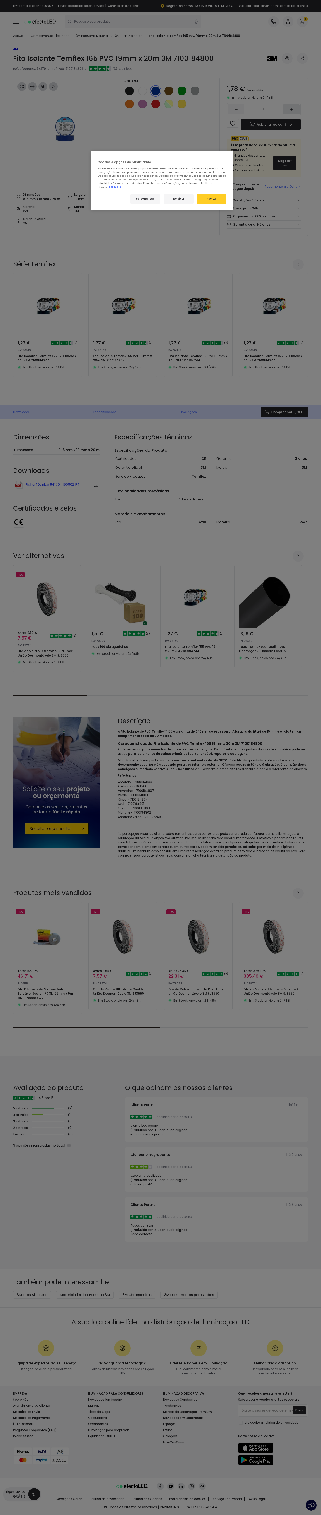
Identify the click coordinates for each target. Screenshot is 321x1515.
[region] (162, 180)
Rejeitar (179, 198)
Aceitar (212, 198)
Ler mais (115, 187)
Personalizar (145, 198)
